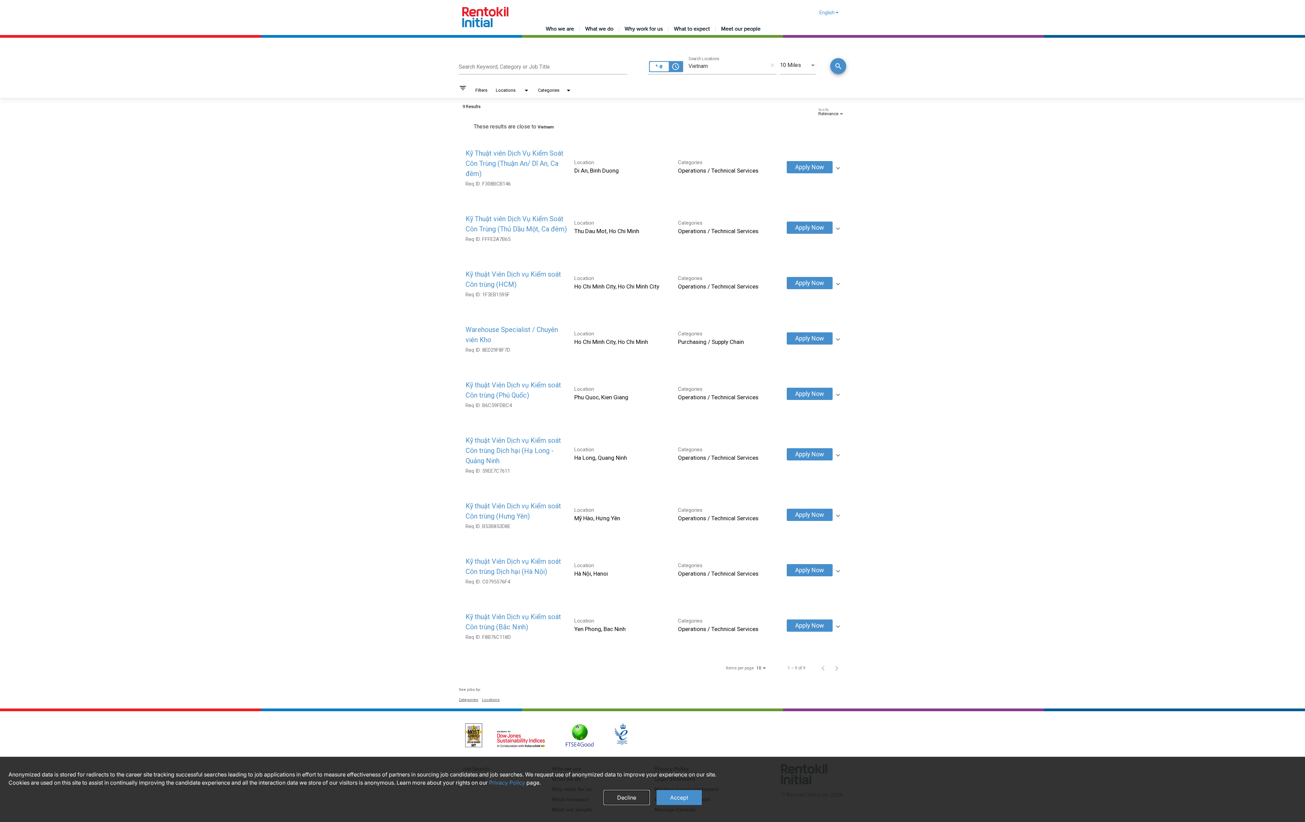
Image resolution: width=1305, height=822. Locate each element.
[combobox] (543, 66)
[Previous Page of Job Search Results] (823, 668)
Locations (491, 700)
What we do (599, 29)
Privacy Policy (507, 782)
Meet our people (741, 29)
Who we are (560, 29)
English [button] (827, 12)
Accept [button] (679, 797)
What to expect (692, 29)
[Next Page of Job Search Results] (836, 668)
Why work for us (644, 29)
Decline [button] (626, 797)
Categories (468, 700)
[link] (652, 167)
